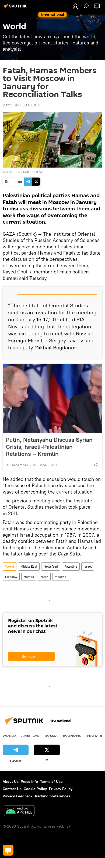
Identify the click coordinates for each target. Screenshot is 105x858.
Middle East (28, 566)
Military (95, 735)
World (9, 566)
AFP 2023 (13, 172)
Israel (88, 566)
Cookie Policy (35, 788)
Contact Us (12, 788)
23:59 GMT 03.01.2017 (22, 105)
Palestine (70, 566)
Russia (51, 735)
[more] (96, 464)
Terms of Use (51, 781)
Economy (72, 735)
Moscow (11, 577)
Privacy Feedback (17, 796)
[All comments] (8, 850)
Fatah (44, 577)
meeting (60, 577)
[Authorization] (75, 6)
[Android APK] (19, 811)
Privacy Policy (60, 788)
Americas (30, 735)
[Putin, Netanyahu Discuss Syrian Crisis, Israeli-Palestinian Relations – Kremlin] (52, 398)
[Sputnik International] (16, 8)
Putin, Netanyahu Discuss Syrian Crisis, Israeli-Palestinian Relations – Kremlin (49, 446)
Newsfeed (51, 566)
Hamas (29, 577)
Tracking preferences (52, 796)
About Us (11, 781)
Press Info (29, 781)
